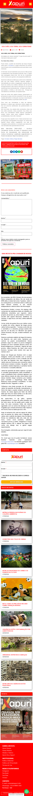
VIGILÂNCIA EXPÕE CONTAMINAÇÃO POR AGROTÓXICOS (16, 630)
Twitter (4, 777)
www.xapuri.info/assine (7, 441)
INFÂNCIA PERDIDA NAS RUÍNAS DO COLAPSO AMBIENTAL (14, 513)
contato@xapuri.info (12, 443)
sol (25, 99)
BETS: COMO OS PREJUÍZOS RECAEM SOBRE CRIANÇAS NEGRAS (14, 604)
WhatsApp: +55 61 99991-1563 (11, 785)
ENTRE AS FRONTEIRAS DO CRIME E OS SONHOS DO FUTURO (15, 571)
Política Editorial (7, 761)
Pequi (15, 139)
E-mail (3, 224)
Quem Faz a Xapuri (8, 755)
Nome (3, 218)
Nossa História (7, 750)
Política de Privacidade (10, 763)
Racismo (20, 139)
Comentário (5, 198)
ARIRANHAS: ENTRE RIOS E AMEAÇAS (14, 655)
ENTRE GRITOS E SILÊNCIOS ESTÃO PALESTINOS (14, 684)
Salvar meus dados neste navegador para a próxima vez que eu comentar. (15, 240)
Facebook (5, 773)
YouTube (5, 775)
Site (2, 231)
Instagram (5, 771)
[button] (4, 4)
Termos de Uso (7, 765)
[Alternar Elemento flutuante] (26, 791)
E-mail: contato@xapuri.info (11, 783)
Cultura (12, 139)
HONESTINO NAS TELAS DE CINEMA (14, 539)
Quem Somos (6, 748)
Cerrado (22, 49)
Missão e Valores (7, 753)
